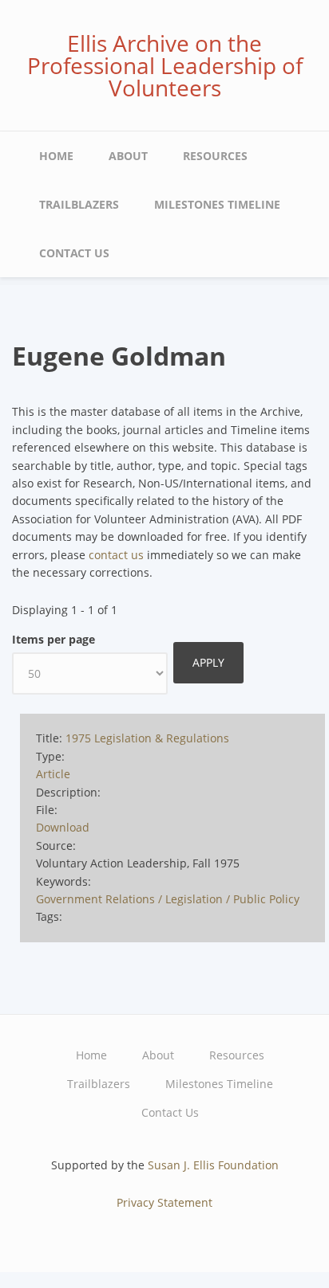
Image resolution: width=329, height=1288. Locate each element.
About (128, 155)
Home (56, 155)
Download (62, 827)
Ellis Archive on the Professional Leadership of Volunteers (165, 65)
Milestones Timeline (217, 204)
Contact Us (74, 252)
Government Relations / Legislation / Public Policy (167, 898)
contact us (116, 554)
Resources (215, 155)
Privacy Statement (164, 1202)
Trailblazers (79, 204)
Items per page (53, 639)
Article (53, 773)
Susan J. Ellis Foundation (213, 1165)
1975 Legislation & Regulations (147, 738)
